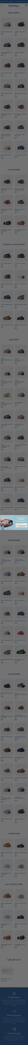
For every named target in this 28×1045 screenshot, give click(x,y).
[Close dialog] (27, 515)
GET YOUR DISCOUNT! (21, 526)
